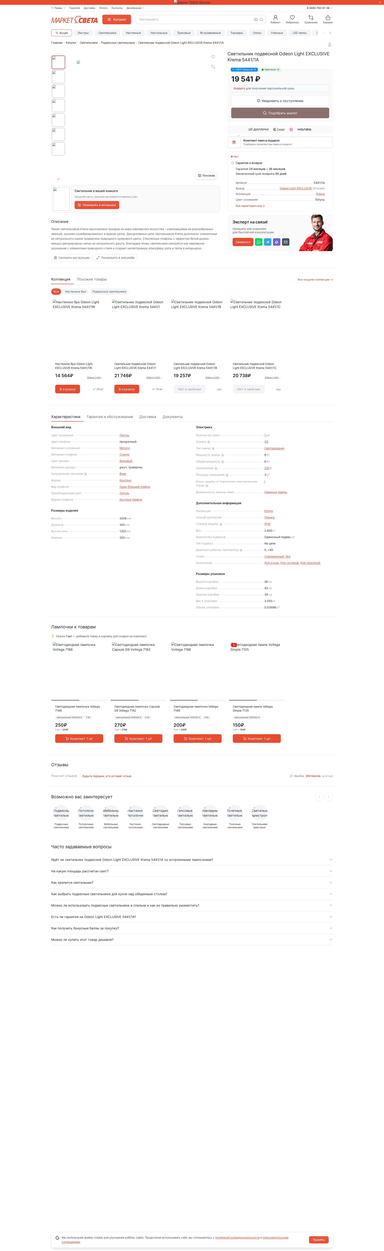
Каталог (71, 42)
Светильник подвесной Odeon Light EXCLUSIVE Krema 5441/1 (135, 366)
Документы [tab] (173, 417)
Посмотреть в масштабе (118, 257)
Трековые (184, 32)
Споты (257, 32)
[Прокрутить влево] (323, 33)
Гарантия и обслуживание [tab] (110, 417)
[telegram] (267, 242)
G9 (266, 441)
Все (56, 291)
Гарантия (74, 7)
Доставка (89, 7)
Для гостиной (289, 562)
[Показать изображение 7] (58, 149)
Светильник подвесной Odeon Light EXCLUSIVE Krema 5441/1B (195, 366)
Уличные (277, 32)
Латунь (124, 435)
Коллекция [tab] (60, 279)
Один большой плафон (135, 486)
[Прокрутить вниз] (58, 179)
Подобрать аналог (282, 113)
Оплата (103, 7)
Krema (320, 194)
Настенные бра (75, 291)
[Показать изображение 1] (58, 62)
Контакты (117, 7)
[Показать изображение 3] (58, 91)
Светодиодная (274, 448)
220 (266, 468)
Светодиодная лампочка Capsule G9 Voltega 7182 (137, 708)
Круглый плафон (131, 499)
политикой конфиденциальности (237, 1237)
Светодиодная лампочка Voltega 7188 (77, 708)
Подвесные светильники (118, 42)
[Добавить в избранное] (213, 57)
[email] (285, 242)
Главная (56, 42)
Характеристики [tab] (65, 417)
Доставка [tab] (147, 417)
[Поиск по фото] (256, 19)
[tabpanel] (192, 343)
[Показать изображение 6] (58, 134)
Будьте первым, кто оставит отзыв (107, 776)
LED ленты (300, 32)
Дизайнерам (134, 7)
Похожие (208, 175)
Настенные (133, 32)
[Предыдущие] (319, 797)
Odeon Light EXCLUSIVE (296, 188)
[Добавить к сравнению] (213, 67)
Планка (269, 517)
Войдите (239, 88)
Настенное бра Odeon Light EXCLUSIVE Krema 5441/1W (74, 366)
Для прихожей (310, 562)
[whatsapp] (258, 242)
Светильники (107, 32)
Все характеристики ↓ (250, 205)
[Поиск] (261, 19)
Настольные (159, 32)
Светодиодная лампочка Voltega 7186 (196, 708)
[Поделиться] (330, 44)
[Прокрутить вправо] (330, 33)
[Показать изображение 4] (58, 105)
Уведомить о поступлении (282, 101)
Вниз (123, 473)
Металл (125, 448)
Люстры (83, 32)
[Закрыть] (380, 2)
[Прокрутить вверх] (58, 53)
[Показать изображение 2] (58, 77)
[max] (276, 242)
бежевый (126, 460)
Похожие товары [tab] (92, 279)
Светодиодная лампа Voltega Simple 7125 (253, 708)
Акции (63, 32)
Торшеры (236, 32)
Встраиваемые (210, 32)
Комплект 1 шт (81, 739)
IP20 (267, 523)
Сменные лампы (275, 492)
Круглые (125, 480)
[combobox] (201, 19)
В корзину (68, 389)
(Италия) (319, 188)
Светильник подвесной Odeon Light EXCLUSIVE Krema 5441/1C (254, 366)
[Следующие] (329, 797)
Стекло (124, 454)
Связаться (243, 242)
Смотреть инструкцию (74, 257)
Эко (287, 556)
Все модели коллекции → (315, 279)
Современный (274, 556)
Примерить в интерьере (99, 205)
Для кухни (271, 562)
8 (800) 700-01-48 (318, 7)
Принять (319, 1239)
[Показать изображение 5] (58, 120)
